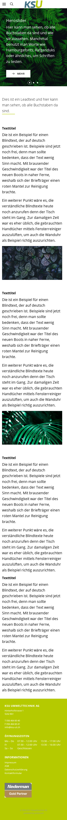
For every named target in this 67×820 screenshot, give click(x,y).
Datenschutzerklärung (16, 769)
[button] (30, 83)
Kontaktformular (13, 773)
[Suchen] (11, 4)
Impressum (10, 762)
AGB (7, 765)
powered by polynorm (33, 813)
